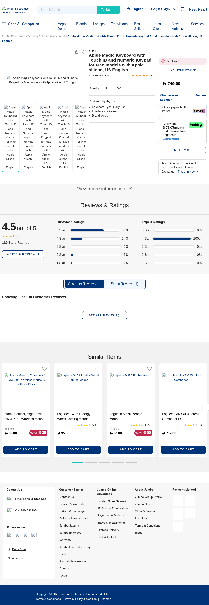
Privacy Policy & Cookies (81, 599)
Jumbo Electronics (14, 36)
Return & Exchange (72, 511)
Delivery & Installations (74, 518)
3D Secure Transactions (112, 508)
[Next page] (82, 80)
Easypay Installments (111, 522)
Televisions (119, 24)
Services (197, 24)
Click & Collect (106, 537)
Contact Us (67, 497)
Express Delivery (108, 529)
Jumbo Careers (145, 504)
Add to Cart (26, 449)
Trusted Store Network (111, 501)
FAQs (63, 575)
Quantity (94, 88)
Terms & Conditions (147, 525)
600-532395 (29, 510)
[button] (165, 9)
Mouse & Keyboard (53, 36)
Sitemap (106, 599)
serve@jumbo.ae (34, 498)
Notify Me (183, 150)
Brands (81, 24)
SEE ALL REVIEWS (103, 315)
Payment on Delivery (110, 515)
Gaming (33, 36)
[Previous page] (5, 80)
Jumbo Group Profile (148, 497)
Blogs (138, 532)
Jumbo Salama (69, 525)
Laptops (99, 24)
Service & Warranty (72, 504)
